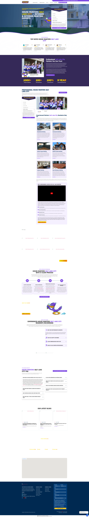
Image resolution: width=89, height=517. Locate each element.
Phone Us (24, 493)
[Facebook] (22, 497)
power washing (40, 288)
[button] (66, 47)
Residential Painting (35, 2)
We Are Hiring (55, 2)
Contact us (51, 2)
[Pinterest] (24, 497)
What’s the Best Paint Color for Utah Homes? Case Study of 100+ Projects (46, 424)
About (47, 2)
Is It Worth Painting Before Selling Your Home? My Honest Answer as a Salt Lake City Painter (30, 424)
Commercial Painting (41, 2)
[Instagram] (23, 497)
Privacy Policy (54, 26)
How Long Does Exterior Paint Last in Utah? (60, 424)
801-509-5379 (53, 25)
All (40, 422)
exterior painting (50, 288)
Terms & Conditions (59, 26)
